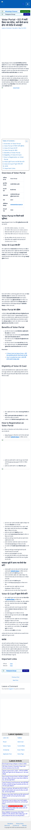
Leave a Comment (7, 28)
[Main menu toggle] (27, 4)
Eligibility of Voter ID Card (12, 155)
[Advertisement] (15, 818)
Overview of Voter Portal (12, 143)
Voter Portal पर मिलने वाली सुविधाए (14, 146)
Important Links (10, 168)
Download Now (25, 11)
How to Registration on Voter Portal (14, 158)
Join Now (26, 14)
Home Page (20, 754)
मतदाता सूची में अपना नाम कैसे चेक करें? (14, 162)
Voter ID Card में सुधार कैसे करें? (13, 164)
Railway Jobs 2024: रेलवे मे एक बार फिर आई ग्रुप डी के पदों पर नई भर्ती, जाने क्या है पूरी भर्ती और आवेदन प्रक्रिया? (15, 796)
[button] (23, 4)
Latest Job (5, 737)
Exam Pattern (21, 750)
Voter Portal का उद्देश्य (10, 150)
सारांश (6, 166)
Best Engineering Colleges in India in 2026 (14, 763)
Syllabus (19, 737)
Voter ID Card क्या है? (10, 148)
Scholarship (6, 750)
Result (4, 741)
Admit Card (20, 741)
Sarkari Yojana (7, 746)
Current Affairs (21, 746)
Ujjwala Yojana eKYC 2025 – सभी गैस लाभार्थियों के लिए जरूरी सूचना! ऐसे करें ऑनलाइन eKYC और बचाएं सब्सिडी (15, 772)
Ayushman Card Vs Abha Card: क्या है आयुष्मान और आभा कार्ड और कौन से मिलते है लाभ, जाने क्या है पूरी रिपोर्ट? (15, 802)
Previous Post (15, 677)
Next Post (15, 680)
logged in (11, 689)
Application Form (7, 754)
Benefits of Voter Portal (12, 152)
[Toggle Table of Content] (26, 141)
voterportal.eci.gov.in (16, 204)
